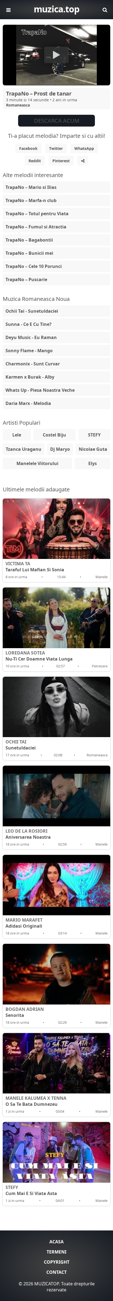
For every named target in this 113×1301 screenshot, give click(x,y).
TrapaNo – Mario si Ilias (30, 187)
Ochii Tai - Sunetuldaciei (31, 311)
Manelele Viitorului (37, 463)
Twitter (56, 148)
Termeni (56, 1252)
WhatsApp (84, 148)
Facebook (28, 148)
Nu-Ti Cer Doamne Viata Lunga (39, 656)
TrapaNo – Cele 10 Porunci (33, 266)
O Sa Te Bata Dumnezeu (35, 1101)
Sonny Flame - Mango (29, 351)
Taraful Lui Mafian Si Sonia (34, 567)
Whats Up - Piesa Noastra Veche (40, 390)
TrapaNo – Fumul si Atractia (35, 227)
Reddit (35, 160)
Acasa (56, 1242)
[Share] (82, 161)
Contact (56, 1272)
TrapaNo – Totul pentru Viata (37, 214)
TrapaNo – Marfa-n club (30, 200)
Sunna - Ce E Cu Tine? (28, 324)
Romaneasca (18, 105)
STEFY (94, 435)
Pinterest (61, 160)
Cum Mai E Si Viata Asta (31, 1190)
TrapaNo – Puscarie (26, 279)
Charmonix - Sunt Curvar (32, 364)
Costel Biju (54, 435)
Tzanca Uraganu (23, 449)
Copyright (56, 1262)
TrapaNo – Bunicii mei (29, 253)
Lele (16, 435)
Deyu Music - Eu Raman (31, 337)
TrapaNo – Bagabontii (29, 240)
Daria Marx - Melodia (28, 403)
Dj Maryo (60, 449)
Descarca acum (56, 120)
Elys (92, 463)
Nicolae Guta (93, 449)
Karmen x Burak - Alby (29, 377)
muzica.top (56, 9)
